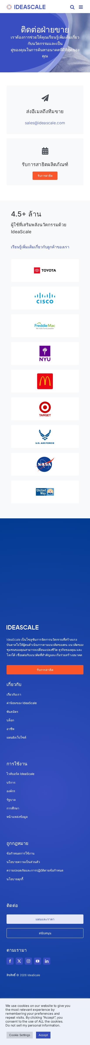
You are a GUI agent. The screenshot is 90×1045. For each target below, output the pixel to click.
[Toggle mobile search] (72, 7)
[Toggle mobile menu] (81, 7)
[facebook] (10, 961)
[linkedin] (46, 961)
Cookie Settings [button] (19, 1035)
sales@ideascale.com (45, 123)
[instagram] (28, 961)
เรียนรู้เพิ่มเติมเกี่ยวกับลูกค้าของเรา (40, 247)
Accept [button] (43, 1035)
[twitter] (19, 961)
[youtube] (37, 961)
